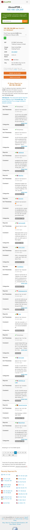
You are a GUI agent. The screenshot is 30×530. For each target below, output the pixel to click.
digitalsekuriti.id (22, 291)
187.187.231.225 (22, 476)
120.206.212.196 (22, 494)
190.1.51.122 (6, 474)
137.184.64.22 (22, 491)
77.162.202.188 (7, 480)
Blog (3, 522)
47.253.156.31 (22, 500)
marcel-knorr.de (22, 405)
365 (9, 455)
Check (25, 21)
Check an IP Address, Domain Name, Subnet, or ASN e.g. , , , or (14, 16)
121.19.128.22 (7, 493)
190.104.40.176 (22, 488)
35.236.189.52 (7, 485)
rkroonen (20, 198)
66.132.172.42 (22, 497)
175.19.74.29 (6, 479)
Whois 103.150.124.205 (15, 77)
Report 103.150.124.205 (15, 73)
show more (24, 283)
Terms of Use (19, 519)
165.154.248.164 (7, 491)
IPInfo (15, 69)
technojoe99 (21, 223)
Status (14, 524)
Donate (19, 524)
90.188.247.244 (7, 497)
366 (13, 455)
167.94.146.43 (22, 479)
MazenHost (21, 422)
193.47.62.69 (6, 486)
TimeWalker (20, 267)
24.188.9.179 (21, 503)
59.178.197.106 (7, 499)
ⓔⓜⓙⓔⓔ (21, 247)
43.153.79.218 (22, 482)
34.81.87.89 (6, 503)
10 (3, 455)
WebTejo (20, 175)
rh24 (19, 314)
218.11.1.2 (21, 485)
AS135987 (14, 52)
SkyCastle (21, 358)
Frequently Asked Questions (18, 522)
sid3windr (21, 152)
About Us (8, 522)
